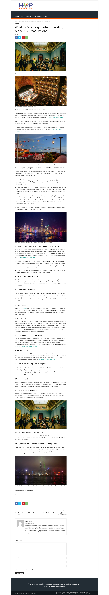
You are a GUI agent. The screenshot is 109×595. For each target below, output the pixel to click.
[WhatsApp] (26, 37)
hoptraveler (18, 34)
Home (16, 21)
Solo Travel (21, 21)
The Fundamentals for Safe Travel (26, 257)
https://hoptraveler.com (29, 523)
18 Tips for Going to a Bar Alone (54, 117)
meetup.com (24, 308)
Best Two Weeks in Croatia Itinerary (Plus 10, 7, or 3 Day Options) (55, 513)
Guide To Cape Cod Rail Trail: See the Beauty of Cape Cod (26, 513)
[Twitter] (19, 37)
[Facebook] (16, 37)
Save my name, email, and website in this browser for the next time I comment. (35, 569)
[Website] (29, 533)
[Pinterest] (23, 37)
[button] (92, 14)
